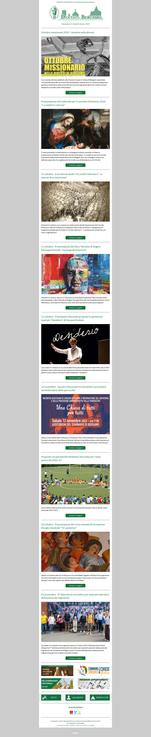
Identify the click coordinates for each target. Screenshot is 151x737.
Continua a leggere (75, 92)
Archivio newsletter (88, 725)
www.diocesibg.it (75, 707)
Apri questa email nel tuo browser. (84, 2)
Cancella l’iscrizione (63, 725)
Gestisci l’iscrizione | (76, 725)
